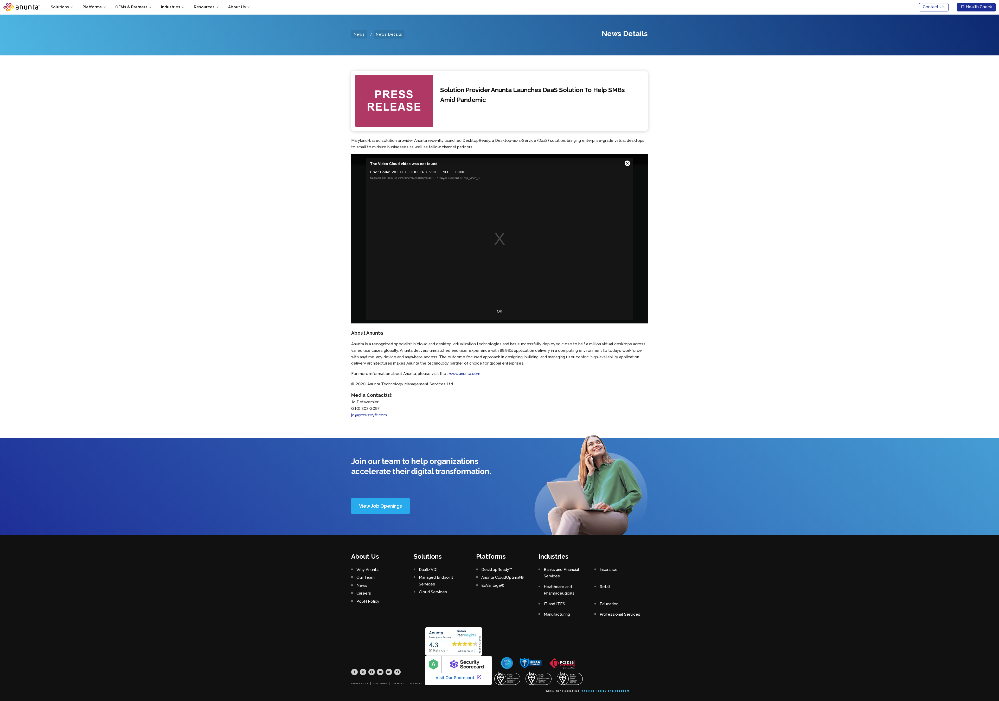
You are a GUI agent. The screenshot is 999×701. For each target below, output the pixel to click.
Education (609, 604)
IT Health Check (976, 6)
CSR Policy (398, 683)
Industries (170, 7)
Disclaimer (380, 683)
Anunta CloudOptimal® (502, 577)
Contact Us (934, 6)
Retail (605, 586)
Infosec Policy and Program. (606, 691)
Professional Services (620, 614)
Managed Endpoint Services (436, 581)
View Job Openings (380, 506)
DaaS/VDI (428, 569)
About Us (237, 7)
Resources (204, 7)
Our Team (365, 577)
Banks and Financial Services (561, 573)
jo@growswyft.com (369, 415)
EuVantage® (492, 585)
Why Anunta (367, 569)
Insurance (609, 569)
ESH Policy (416, 683)
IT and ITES (554, 604)
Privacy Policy (359, 683)
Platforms (92, 7)
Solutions (60, 7)
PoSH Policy (367, 601)
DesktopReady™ (496, 569)
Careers (363, 593)
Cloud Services (433, 592)
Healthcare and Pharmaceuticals (559, 590)
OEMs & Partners (131, 7)
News (359, 34)
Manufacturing (557, 614)
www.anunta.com (464, 373)
